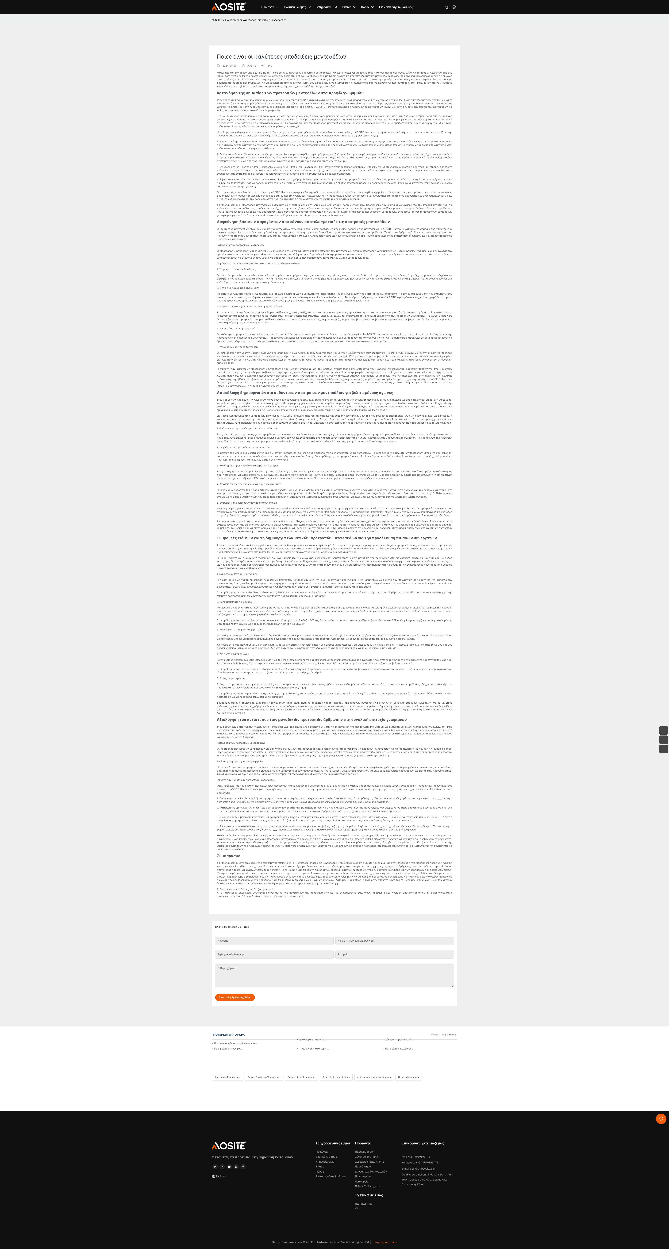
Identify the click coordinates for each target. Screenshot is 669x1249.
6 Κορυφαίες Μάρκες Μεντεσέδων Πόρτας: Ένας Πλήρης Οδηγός (314, 1039)
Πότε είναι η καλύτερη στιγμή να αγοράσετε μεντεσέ (400, 1048)
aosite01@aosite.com (423, 1168)
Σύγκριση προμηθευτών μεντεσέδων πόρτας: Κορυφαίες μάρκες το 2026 (400, 1039)
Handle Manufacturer (408, 1077)
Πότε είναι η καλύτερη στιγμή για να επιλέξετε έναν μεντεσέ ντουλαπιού (314, 1048)
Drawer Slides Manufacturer (336, 1077)
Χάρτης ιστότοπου (385, 1242)
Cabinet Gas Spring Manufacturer (264, 1077)
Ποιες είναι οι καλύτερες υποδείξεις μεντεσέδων (255, 20)
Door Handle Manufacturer (227, 1077)
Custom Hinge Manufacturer (301, 1077)
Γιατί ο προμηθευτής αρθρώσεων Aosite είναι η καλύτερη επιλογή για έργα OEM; (237, 1043)
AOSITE (216, 20)
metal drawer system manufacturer (374, 1077)
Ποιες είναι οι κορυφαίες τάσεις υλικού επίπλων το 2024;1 (229, 1048)
